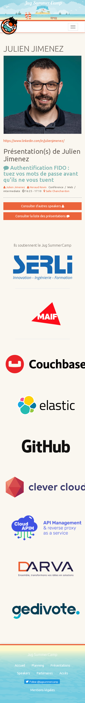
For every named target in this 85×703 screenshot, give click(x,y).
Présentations (60, 665)
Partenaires (45, 673)
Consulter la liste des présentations (40, 216)
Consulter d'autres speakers (41, 206)
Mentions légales (42, 690)
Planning (38, 665)
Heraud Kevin (37, 187)
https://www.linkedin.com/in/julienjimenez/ (33, 141)
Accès (63, 673)
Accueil (20, 665)
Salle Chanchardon (57, 191)
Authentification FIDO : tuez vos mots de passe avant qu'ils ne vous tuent (40, 174)
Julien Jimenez (15, 187)
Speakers (23, 673)
